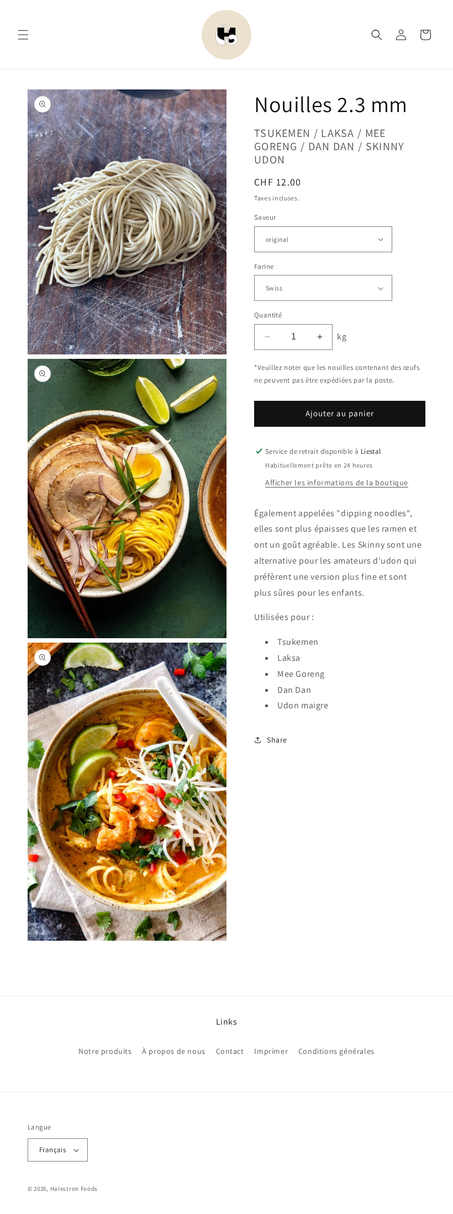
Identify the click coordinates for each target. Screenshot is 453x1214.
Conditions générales (336, 1051)
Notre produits (104, 1051)
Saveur (265, 217)
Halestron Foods (74, 1188)
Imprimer (271, 1051)
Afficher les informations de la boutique (336, 482)
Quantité (268, 315)
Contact (230, 1051)
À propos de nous (174, 1051)
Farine (263, 266)
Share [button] (277, 740)
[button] (23, 35)
